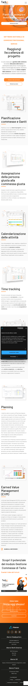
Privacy (11, 679)
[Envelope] (19, 632)
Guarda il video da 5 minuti (10, 572)
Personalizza (13, 356)
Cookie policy (17, 679)
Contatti (21, 682)
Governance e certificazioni (12, 682)
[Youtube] (16, 632)
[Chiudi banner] (26, 328)
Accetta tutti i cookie (14, 352)
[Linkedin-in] (8, 632)
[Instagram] (12, 632)
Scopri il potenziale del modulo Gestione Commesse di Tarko (14, 564)
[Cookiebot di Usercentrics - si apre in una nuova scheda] (17, 328)
